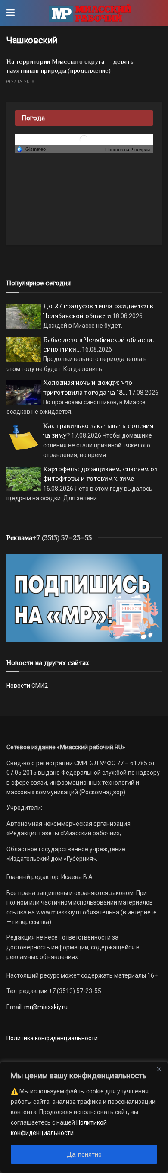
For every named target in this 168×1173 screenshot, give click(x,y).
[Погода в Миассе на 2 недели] (128, 149)
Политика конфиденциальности (52, 1038)
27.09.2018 (22, 81)
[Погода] (31, 148)
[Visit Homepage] (90, 13)
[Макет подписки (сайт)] (84, 597)
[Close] (159, 1069)
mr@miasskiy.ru (45, 1007)
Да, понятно (84, 1154)
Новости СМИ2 (27, 685)
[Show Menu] (10, 13)
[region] (84, 1117)
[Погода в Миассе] (84, 139)
